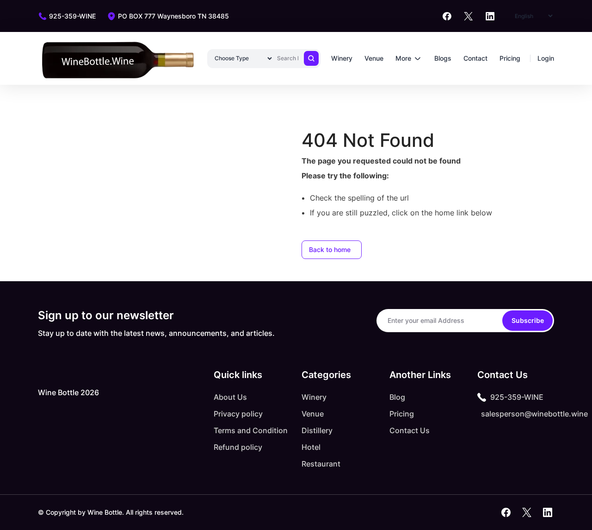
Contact (475, 58)
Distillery (317, 430)
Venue (373, 58)
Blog (397, 397)
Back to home (330, 249)
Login (545, 58)
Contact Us (409, 430)
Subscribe (528, 320)
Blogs (442, 58)
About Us (230, 397)
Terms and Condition (251, 430)
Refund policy (238, 447)
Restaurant (321, 463)
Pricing (510, 58)
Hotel (311, 447)
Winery (341, 58)
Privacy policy (238, 413)
